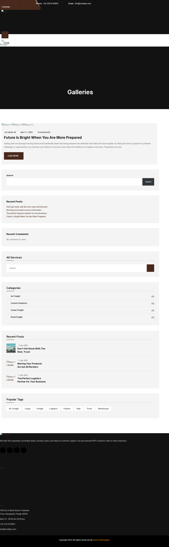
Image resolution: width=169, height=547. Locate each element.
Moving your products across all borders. (24, 210)
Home (8, 25)
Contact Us (92, 25)
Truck (89, 408)
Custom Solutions (82, 303)
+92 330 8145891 (51, 3)
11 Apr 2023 (23, 345)
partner (67, 408)
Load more (13, 156)
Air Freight (82, 296)
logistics (53, 408)
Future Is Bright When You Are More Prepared (43, 137)
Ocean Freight (82, 310)
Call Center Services (39, 25)
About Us (19, 25)
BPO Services (62, 25)
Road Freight (82, 317)
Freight (40, 408)
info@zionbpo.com (83, 3)
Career (78, 25)
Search (9, 175)
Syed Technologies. (101, 540)
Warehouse (103, 408)
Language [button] (5, 7)
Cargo (28, 408)
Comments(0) (44, 132)
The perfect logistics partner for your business (26, 213)
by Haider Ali (10, 132)
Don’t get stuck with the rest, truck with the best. (27, 207)
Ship (78, 408)
